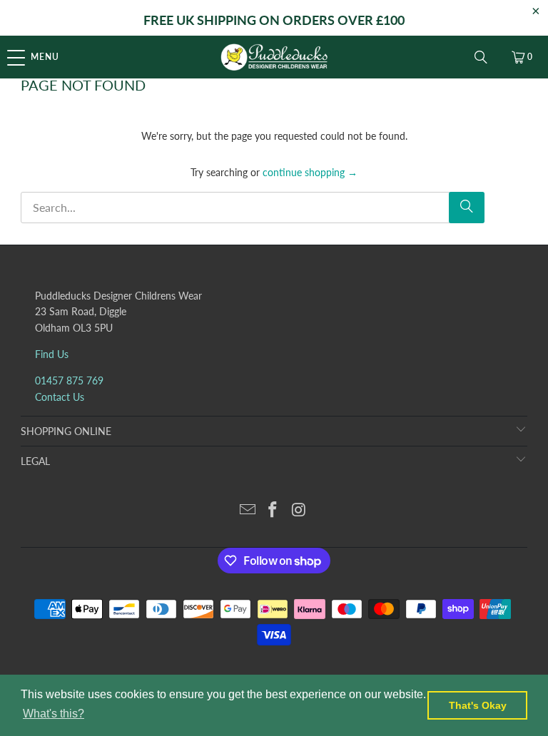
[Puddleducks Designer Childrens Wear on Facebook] (273, 510)
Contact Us (59, 397)
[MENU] (7, 57)
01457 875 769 (69, 380)
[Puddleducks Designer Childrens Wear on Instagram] (299, 510)
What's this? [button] (53, 713)
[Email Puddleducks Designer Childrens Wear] (247, 510)
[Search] (480, 57)
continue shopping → (310, 172)
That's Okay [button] (478, 705)
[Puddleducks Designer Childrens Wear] (274, 57)
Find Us (51, 354)
